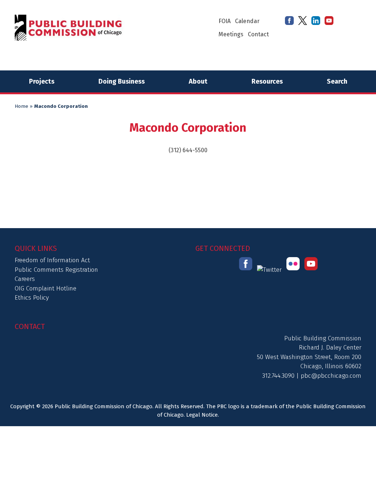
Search (337, 81)
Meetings (230, 34)
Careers (25, 279)
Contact (258, 34)
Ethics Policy (32, 297)
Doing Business (121, 81)
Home (21, 106)
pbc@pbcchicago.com (331, 376)
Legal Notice (202, 415)
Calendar (247, 21)
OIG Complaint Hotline (45, 288)
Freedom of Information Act (52, 260)
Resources (267, 81)
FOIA (224, 21)
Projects (41, 81)
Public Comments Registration (56, 270)
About (198, 81)
